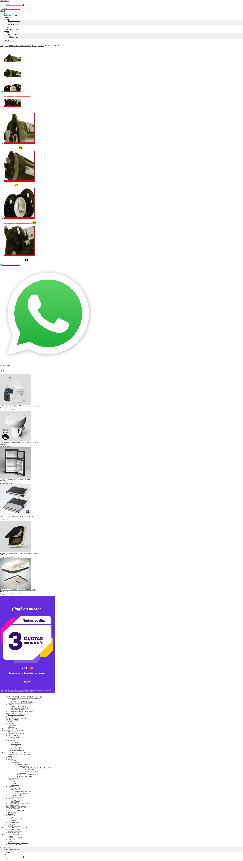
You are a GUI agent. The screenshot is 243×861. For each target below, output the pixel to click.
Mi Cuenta (7, 19)
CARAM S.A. (4, 1)
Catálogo (6, 14)
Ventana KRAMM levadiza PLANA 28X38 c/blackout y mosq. (18, 553)
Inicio (1, 46)
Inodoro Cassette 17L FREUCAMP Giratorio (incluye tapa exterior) (20, 406)
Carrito (6, 858)
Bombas (34, 46)
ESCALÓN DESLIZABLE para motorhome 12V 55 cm (16, 516)
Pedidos (10, 22)
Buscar (6, 854)
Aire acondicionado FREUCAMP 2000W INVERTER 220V (17, 590)
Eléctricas (41, 46)
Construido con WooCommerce (9, 849)
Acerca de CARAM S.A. (11, 15)
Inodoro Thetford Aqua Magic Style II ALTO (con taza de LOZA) (19, 442)
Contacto (6, 17)
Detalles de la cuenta (14, 21)
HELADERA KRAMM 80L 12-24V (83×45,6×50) (15, 479)
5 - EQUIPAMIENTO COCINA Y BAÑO (18, 46)
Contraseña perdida (13, 24)
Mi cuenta (7, 853)
